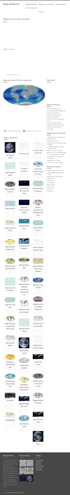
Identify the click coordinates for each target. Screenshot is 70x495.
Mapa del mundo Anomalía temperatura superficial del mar (24, 289)
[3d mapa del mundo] (10, 152)
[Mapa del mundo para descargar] (24, 306)
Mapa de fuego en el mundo (54, 109)
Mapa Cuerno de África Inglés (55, 150)
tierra (38, 444)
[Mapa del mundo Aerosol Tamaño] (10, 263)
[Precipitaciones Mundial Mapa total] (10, 378)
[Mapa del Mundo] (10, 206)
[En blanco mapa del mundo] (38, 147)
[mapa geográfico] (10, 417)
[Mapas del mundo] (38, 359)
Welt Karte (38, 464)
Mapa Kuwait (51, 178)
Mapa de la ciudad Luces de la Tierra (24, 209)
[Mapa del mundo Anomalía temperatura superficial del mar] (24, 281)
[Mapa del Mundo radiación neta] (10, 244)
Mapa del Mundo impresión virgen (56, 125)
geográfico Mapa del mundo (54, 123)
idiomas (41, 12)
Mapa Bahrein (51, 182)
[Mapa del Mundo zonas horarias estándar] (38, 263)
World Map (38, 462)
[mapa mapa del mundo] (24, 421)
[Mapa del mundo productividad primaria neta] (10, 321)
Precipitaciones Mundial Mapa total (10, 383)
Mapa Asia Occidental (53, 141)
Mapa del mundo (40, 466)
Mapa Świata (39, 469)
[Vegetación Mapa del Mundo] (38, 397)
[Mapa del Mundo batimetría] (24, 243)
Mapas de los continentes (46, 4)
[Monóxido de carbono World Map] (10, 359)
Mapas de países (61, 4)
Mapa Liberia (51, 180)
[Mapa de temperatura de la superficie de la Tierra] (38, 204)
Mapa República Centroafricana (55, 170)
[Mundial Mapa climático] (24, 362)
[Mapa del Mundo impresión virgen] (38, 244)
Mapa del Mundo (11, 3)
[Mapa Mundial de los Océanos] (38, 185)
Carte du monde (40, 460)
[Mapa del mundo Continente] (10, 285)
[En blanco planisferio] (24, 165)
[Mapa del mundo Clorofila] (24, 105)
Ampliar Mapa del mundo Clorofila (13, 131)
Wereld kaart (39, 468)
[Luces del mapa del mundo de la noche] (24, 185)
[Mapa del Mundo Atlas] (24, 223)
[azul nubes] (10, 397)
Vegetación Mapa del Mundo (55, 115)
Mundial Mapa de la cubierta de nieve (38, 383)
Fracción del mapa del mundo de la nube (38, 171)
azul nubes (10, 400)
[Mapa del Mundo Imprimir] (38, 225)
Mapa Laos (50, 191)
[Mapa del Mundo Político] (10, 225)
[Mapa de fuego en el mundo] (10, 186)
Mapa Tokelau (51, 184)
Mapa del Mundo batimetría (54, 127)
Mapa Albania (51, 187)
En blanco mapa (24, 154)
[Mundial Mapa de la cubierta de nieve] (38, 378)
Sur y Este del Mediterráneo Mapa (56, 154)
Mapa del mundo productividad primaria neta (10, 326)
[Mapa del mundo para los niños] (38, 321)
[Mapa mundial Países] (10, 340)
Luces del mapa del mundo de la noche (24, 190)
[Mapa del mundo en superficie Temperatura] (38, 301)
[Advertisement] (35, 36)
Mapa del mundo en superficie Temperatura (38, 306)
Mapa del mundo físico (53, 117)
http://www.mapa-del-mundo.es (15, 492)
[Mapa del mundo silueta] (24, 326)
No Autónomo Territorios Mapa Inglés (57, 152)
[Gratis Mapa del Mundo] (10, 170)
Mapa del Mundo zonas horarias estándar (38, 268)
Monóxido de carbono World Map (10, 364)
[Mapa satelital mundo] (24, 348)
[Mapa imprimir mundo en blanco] (38, 342)
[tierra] (38, 441)
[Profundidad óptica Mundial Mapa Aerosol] (24, 382)
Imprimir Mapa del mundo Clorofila (33, 131)
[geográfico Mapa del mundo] (24, 401)
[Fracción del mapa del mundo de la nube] (38, 166)
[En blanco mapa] (24, 151)
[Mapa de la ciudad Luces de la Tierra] (24, 204)
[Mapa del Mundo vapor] (24, 262)
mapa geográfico (10, 420)
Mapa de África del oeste (54, 160)
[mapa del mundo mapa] (38, 416)
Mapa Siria (50, 189)
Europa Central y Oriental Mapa (55, 162)
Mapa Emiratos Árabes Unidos (55, 176)
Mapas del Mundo (31, 4)
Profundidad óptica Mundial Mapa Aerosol (24, 387)
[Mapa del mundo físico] (10, 302)
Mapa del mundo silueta (54, 113)
